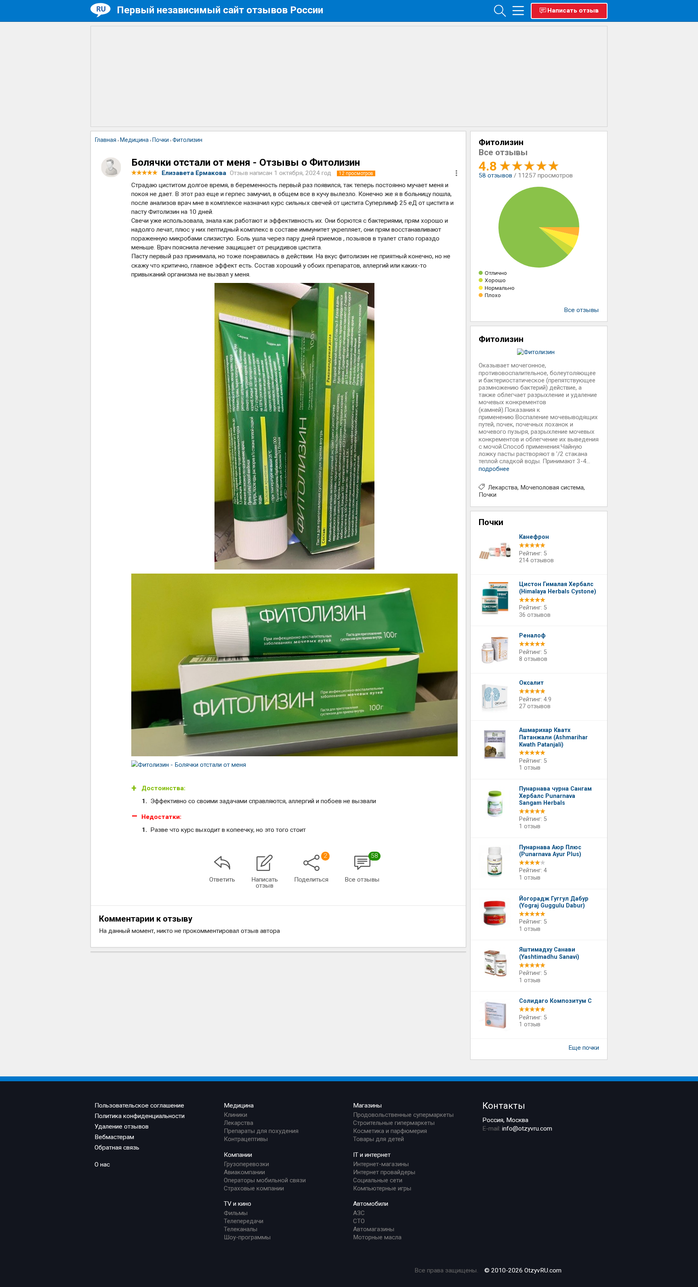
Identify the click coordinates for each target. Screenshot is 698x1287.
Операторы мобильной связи (265, 1180)
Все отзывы (581, 310)
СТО (359, 1221)
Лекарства (502, 487)
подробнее (494, 469)
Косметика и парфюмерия (390, 1131)
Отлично (496, 273)
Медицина (239, 1105)
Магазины (367, 1105)
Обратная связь (117, 1147)
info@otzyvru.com (527, 1128)
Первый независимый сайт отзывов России (220, 10)
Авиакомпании (244, 1172)
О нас (102, 1164)
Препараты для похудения (261, 1131)
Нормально (500, 288)
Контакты (503, 1105)
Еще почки (583, 1047)
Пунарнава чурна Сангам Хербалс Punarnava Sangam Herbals (555, 795)
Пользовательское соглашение (139, 1105)
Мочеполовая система (552, 487)
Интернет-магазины (381, 1164)
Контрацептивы (246, 1139)
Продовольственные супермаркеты (403, 1114)
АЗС (359, 1213)
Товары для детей (378, 1139)
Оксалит (531, 682)
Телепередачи (243, 1221)
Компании (238, 1154)
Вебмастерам (114, 1137)
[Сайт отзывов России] (103, 10)
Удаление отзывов (122, 1126)
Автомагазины (373, 1229)
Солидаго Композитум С (555, 1001)
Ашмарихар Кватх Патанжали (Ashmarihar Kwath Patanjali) (553, 737)
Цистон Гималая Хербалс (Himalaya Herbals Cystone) (557, 588)
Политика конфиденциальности (140, 1116)
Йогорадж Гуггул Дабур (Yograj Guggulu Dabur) (554, 902)
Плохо (493, 295)
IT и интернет (372, 1154)
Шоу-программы (247, 1237)
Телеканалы (240, 1229)
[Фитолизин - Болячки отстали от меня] (294, 426)
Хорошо (495, 280)
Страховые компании (254, 1188)
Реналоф (532, 635)
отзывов (495, 175)
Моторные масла (377, 1237)
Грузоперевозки (246, 1164)
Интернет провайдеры (384, 1172)
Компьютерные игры (382, 1188)
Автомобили (370, 1203)
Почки (487, 494)
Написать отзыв (573, 10)
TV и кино (237, 1203)
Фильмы (236, 1213)
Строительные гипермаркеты (394, 1123)
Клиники (235, 1114)
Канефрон (534, 537)
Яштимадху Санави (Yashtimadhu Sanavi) (549, 953)
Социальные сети (377, 1180)
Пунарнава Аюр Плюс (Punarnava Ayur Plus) (550, 851)
